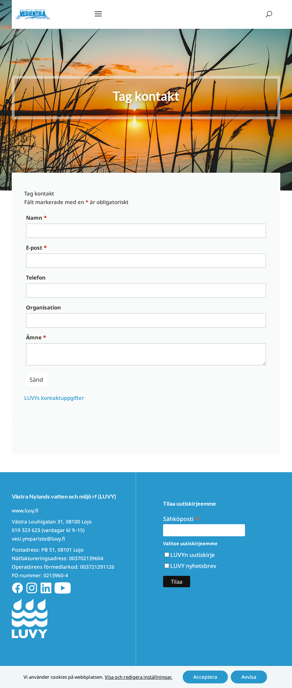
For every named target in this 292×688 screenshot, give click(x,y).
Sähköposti (181, 518)
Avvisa (248, 676)
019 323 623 (26, 530)
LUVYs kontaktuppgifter (54, 397)
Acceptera (205, 676)
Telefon (36, 277)
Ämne (36, 337)
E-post (36, 247)
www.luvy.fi (25, 510)
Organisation (43, 307)
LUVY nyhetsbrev (193, 566)
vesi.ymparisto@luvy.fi (38, 538)
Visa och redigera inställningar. (138, 677)
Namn (36, 217)
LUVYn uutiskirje (192, 555)
